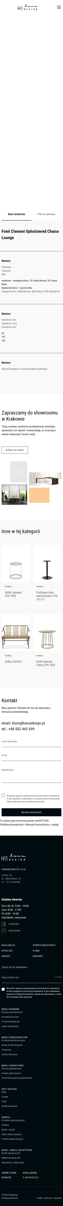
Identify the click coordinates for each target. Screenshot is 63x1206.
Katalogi (7, 951)
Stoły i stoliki (8, 1130)
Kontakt (38, 956)
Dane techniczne (16, 214)
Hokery (5, 1125)
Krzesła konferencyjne (13, 1040)
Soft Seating (9, 1089)
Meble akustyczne (11, 1158)
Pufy (4, 1101)
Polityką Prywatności (24, 994)
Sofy (4, 1092)
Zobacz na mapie (15, 450)
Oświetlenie (9, 1173)
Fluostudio (57, 1198)
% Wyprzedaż (30, 1177)
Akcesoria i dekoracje (13, 1162)
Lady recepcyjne (10, 1026)
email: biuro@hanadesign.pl (23, 723)
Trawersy (6, 1050)
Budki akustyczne (11, 1153)
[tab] (17, 214)
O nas (36, 951)
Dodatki (6, 1177)
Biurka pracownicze (12, 1012)
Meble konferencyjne (15, 1037)
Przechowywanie (11, 1021)
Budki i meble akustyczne (17, 1150)
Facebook (13, 924)
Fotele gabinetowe (11, 1073)
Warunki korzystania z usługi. (42, 824)
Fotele (5, 1097)
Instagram (14, 930)
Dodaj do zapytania (47, 203)
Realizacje (8, 945)
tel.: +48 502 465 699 (18, 729)
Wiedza (6, 956)
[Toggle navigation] (59, 7)
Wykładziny (30, 1173)
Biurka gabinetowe (11, 1068)
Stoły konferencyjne (12, 1045)
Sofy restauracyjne (11, 1134)
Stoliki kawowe (9, 1054)
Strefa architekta (44, 945)
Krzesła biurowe (10, 1017)
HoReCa (6, 1117)
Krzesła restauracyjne (13, 1120)
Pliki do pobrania (46, 214)
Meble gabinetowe (13, 1065)
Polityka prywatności (12, 824)
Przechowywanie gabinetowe (17, 1078)
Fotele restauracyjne (12, 1139)
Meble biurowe (10, 1009)
